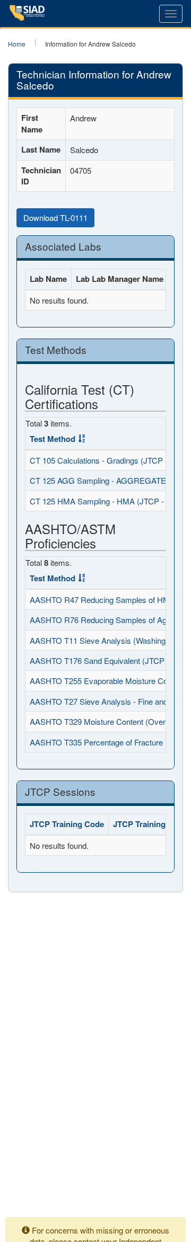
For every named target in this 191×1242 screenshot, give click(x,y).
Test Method (52, 439)
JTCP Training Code (67, 824)
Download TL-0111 (55, 217)
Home (16, 43)
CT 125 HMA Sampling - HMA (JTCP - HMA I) (110, 501)
